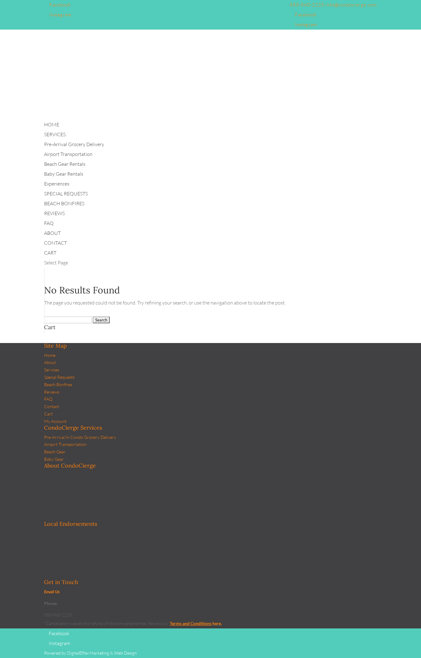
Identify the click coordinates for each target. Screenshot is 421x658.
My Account (55, 421)
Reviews (51, 391)
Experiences (56, 184)
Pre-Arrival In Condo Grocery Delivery (80, 437)
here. (216, 623)
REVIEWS (54, 213)
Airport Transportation (68, 154)
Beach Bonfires (58, 384)
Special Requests (59, 377)
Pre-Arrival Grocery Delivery (74, 144)
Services (51, 369)
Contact (51, 406)
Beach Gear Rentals (64, 164)
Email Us (52, 591)
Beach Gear (55, 451)
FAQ (48, 399)
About (50, 362)
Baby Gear (54, 459)
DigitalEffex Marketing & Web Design (102, 653)
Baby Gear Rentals (63, 174)
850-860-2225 (307, 5)
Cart (48, 413)
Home (49, 355)
